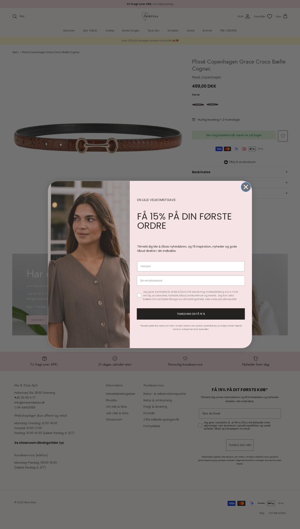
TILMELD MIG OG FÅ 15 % (191, 314)
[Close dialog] (245, 187)
